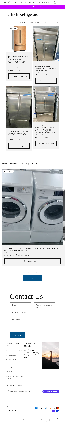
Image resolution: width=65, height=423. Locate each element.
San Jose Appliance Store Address (14, 377)
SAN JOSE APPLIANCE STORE (42, 418)
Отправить (17, 335)
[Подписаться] (38, 391)
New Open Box (11, 355)
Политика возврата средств (31, 420)
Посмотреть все (32, 278)
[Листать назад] (28, 272)
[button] (4, 2)
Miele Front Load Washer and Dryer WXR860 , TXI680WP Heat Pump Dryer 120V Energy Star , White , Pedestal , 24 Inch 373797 (31, 249)
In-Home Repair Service (11, 361)
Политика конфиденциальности (50, 420)
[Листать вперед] (37, 272)
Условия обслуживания (52, 422)
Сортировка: (22, 22)
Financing (9, 367)
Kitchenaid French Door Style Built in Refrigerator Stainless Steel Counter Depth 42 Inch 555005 (18, 133)
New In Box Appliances (14, 350)
